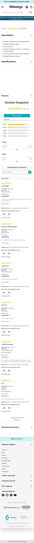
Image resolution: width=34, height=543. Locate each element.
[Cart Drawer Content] (31, 7)
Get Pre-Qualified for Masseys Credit (16, 1)
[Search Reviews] (29, 172)
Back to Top (17, 419)
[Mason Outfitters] (26, 507)
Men (3, 452)
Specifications (8, 61)
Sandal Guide (6, 460)
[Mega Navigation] (2, 7)
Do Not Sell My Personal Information (17, 541)
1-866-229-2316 (18, 523)
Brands (4, 463)
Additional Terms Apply (17, 19)
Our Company (7, 486)
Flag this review (5, 217)
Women (4, 450)
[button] (12, 518)
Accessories (6, 466)
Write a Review (17, 115)
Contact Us (26, 523)
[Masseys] (16, 7)
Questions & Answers (10, 427)
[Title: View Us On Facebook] (3, 495)
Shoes (4, 455)
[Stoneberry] (12, 507)
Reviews (4, 96)
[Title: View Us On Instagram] (7, 495)
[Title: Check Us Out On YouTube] (15, 495)
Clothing (4, 458)
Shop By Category (8, 444)
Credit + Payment (8, 475)
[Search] (31, 12)
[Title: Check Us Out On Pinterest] (11, 495)
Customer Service (8, 481)
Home (4, 469)
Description (7, 35)
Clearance (5, 471)
